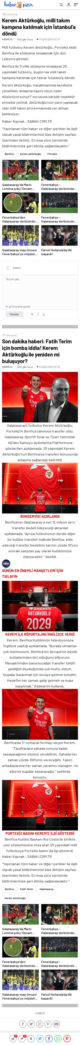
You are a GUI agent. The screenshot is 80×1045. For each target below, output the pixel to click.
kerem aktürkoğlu (30, 154)
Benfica (9, 154)
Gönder (14, 314)
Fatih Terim (26, 889)
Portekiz (52, 154)
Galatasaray (47, 889)
